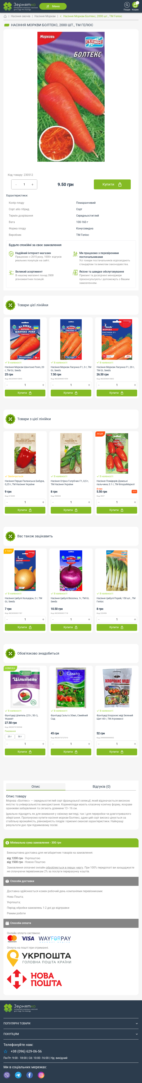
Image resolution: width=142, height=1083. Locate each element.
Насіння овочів (20, 16)
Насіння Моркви (45, 16)
